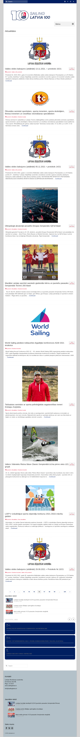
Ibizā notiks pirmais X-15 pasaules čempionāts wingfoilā (31, 611)
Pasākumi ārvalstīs (22, 229)
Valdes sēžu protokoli (17, 72)
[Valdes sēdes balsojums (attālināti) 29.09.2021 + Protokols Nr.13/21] (40, 551)
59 (54, 591)
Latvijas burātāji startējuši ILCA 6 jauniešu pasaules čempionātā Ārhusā (36, 600)
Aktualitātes (14, 116)
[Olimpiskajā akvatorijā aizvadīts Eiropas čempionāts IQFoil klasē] (40, 205)
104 (65, 591)
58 (49, 591)
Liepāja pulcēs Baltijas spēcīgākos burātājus (27, 605)
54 (29, 591)
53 (24, 591)
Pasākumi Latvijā (22, 116)
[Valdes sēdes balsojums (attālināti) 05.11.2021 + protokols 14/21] (40, 149)
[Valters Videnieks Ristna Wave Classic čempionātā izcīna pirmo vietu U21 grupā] (40, 443)
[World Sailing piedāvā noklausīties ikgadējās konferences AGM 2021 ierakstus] (40, 322)
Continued (8, 81)
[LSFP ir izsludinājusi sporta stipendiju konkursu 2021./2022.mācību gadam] (40, 498)
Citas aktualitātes (22, 519)
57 (44, 591)
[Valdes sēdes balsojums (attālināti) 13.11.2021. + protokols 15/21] (40, 51)
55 (34, 591)
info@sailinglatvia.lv (11, 688)
